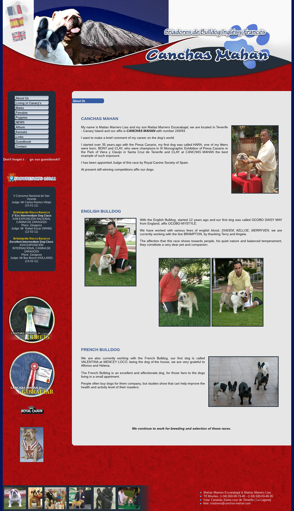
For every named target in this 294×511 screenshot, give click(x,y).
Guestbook (23, 141)
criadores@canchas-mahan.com (230, 503)
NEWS (20, 122)
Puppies (21, 117)
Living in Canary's (28, 103)
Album (20, 127)
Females (22, 112)
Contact (21, 146)
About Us (22, 98)
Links (19, 137)
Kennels (21, 132)
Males (20, 108)
